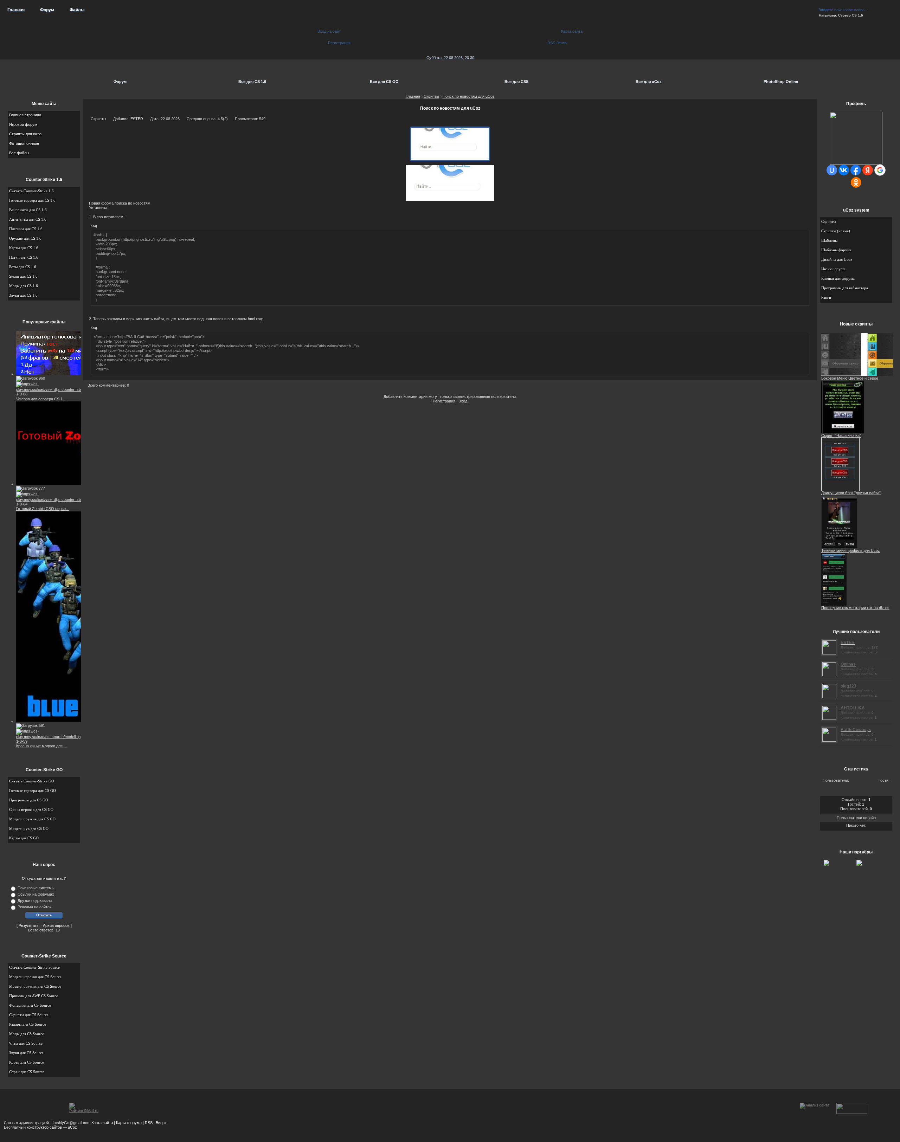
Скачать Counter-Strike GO (31, 781)
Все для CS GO (384, 81)
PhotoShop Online (781, 81)
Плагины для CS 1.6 (26, 229)
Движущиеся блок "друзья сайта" (851, 493)
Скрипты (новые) (835, 231)
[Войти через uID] (832, 170)
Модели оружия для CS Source (35, 986)
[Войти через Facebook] (855, 170)
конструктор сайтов (44, 1127)
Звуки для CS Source (26, 1053)
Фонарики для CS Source (30, 1005)
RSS (149, 1123)
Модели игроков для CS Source (35, 977)
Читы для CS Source (26, 1043)
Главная (16, 9)
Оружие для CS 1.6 (25, 238)
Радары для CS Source (27, 1024)
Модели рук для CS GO (29, 828)
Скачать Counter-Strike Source (34, 967)
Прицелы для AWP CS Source (33, 996)
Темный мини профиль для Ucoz (850, 550)
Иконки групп (833, 269)
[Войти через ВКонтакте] (843, 170)
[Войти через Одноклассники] (856, 182)
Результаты (29, 925)
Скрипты (828, 221)
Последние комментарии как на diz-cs (855, 608)
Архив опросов (56, 925)
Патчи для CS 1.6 (23, 257)
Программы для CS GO (28, 800)
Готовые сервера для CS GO (32, 790)
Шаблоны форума (836, 250)
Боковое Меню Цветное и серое (849, 378)
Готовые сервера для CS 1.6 (32, 200)
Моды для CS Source (26, 1034)
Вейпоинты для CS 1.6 (28, 210)
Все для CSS (516, 81)
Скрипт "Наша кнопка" (841, 435)
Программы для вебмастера (844, 288)
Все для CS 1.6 (252, 81)
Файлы (77, 9)
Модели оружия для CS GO (32, 819)
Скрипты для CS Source (29, 1015)
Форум (47, 9)
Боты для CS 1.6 (22, 267)
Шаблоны (829, 240)
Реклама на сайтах (35, 907)
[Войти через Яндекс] (867, 170)
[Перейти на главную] (450, 27)
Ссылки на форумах (36, 894)
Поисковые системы (36, 888)
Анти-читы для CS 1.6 (27, 219)
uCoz (72, 1127)
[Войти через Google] (880, 170)
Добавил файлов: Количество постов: (859, 647)
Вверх (161, 1123)
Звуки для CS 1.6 (23, 295)
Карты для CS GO (24, 838)
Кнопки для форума (838, 278)
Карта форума (129, 1123)
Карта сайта (102, 1123)
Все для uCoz (649, 81)
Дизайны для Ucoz (836, 259)
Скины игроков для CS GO (31, 809)
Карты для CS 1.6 (23, 248)
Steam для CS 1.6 (23, 276)
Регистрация (444, 401)
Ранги (826, 297)
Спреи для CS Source (26, 1072)
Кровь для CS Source (26, 1062)
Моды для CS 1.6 (23, 286)
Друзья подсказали (35, 901)
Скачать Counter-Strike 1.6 (31, 191)
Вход (462, 401)
